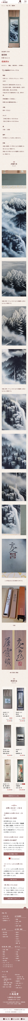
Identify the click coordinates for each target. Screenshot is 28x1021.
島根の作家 (5, 936)
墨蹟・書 (18, 943)
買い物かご (20, 2)
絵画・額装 (18, 926)
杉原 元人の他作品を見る (9, 102)
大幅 (17, 952)
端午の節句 (5, 958)
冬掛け (17, 939)
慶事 (4, 952)
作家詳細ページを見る (9, 99)
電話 (24, 1019)
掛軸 (9, 65)
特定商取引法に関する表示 (19, 1009)
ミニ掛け (18, 949)
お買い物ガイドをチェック (13, 898)
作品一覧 (8, 5)
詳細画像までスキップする (11, 70)
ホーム (3, 5)
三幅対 (17, 956)
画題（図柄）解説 (8, 982)
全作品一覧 (5, 916)
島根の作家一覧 (20, 979)
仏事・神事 (5, 949)
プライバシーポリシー (8, 1009)
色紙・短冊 (18, 921)
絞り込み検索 (16, 1019)
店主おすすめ (6, 918)
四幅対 (17, 958)
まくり (17, 923)
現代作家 (15, 65)
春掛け (17, 932)
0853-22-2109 (11, 818)
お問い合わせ (19, 987)
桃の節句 (5, 960)
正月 (4, 956)
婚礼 (4, 954)
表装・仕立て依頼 (7, 987)
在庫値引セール (6, 920)
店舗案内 (18, 981)
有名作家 (5, 934)
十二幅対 (18, 960)
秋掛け (17, 936)
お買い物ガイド (19, 983)
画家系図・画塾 (7, 984)
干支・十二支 (6, 962)
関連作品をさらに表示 (14, 796)
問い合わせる (14, 879)
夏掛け (17, 934)
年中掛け (21, 65)
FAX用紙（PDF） (14, 854)
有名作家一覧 (20, 977)
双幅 (17, 954)
